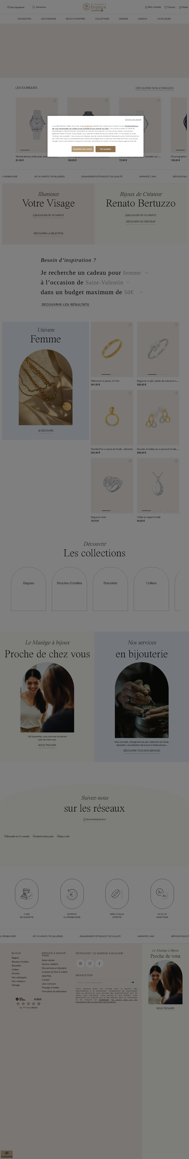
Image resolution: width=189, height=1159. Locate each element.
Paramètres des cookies (82, 149)
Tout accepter (105, 149)
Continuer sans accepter (133, 119)
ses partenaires (87, 126)
